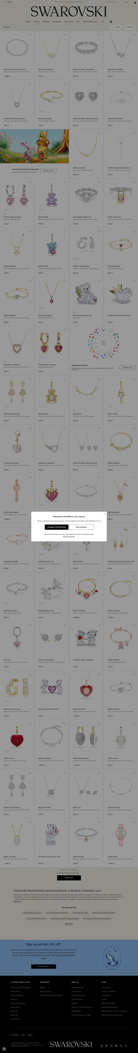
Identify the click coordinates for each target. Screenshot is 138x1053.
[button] (104, 514)
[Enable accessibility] (4, 1049)
